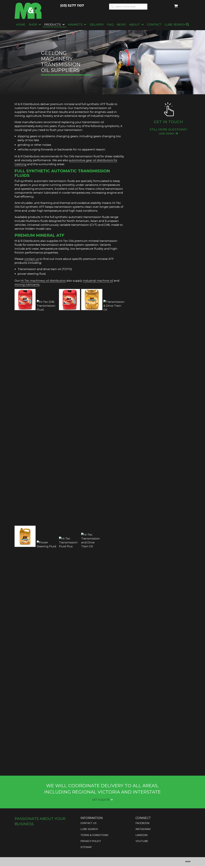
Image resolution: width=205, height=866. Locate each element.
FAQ (110, 24)
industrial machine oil (98, 280)
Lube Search (175, 24)
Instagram (143, 829)
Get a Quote (101, 799)
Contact (154, 24)
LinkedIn (142, 835)
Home (20, 24)
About (134, 24)
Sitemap (86, 847)
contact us (31, 259)
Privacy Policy (90, 841)
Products (52, 24)
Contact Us (88, 823)
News (121, 24)
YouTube (142, 841)
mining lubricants (27, 284)
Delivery (97, 24)
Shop (33, 24)
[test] (114, 412)
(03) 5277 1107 (72, 5)
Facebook (142, 823)
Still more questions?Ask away (168, 131)
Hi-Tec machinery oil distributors (43, 280)
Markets (75, 24)
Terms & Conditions (94, 835)
